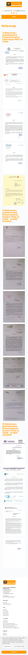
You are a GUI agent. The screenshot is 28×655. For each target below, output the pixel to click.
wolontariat (5, 622)
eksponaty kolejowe (7, 604)
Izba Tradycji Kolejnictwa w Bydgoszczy (11, 627)
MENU (14, 17)
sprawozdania (6, 613)
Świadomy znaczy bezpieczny (9, 626)
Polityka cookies (7, 646)
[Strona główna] (14, 582)
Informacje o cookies (19, 646)
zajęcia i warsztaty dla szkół (8, 623)
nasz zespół (5, 611)
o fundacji (5, 609)
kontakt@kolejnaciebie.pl (19, 10)
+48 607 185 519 (8, 10)
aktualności (5, 634)
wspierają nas (6, 615)
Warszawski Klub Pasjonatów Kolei (10, 624)
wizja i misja (5, 612)
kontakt (4, 633)
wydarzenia (5, 620)
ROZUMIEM (14, 652)
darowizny (5, 602)
